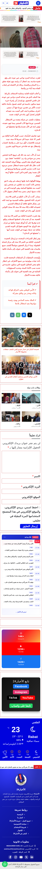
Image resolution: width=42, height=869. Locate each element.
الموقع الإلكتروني (31, 496)
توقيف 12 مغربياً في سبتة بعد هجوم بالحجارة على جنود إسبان (19, 581)
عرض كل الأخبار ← (21, 612)
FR (3, 3)
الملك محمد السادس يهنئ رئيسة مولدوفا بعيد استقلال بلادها (20, 574)
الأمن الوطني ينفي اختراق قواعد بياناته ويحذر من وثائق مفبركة (19, 568)
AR (7, 3)
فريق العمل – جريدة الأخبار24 (20, 821)
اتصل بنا (20, 818)
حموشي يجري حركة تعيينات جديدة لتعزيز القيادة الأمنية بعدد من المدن (19, 549)
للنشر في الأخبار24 (20, 833)
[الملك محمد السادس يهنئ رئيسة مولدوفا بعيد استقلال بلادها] (11, 398)
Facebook (21, 686)
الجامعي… (37, 424)
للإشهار (20, 830)
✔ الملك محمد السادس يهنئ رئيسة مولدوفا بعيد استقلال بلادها (22, 302)
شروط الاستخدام (20, 827)
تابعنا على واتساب (21, 705)
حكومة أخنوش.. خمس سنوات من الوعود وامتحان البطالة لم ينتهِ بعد (19, 587)
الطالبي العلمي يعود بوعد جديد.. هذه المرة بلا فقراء (18, 594)
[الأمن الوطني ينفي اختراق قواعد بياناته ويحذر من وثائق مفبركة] (31, 398)
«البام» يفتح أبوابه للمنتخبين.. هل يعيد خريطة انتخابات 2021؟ (20, 606)
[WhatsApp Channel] (5, 864)
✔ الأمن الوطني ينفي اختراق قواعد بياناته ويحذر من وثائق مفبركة (22, 291)
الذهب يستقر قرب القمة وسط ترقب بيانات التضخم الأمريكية (18, 600)
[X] (26, 857)
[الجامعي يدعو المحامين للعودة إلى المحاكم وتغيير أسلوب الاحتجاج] (31, 416)
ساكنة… (17, 424)
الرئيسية (20, 814)
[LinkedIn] (32, 857)
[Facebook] (10, 857)
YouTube (27, 697)
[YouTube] (21, 857)
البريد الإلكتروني (30, 486)
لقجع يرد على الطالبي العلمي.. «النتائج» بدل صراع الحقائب (18, 561)
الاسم (36, 476)
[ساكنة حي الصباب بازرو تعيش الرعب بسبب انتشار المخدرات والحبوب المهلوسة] (11, 416)
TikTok (13, 697)
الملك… (17, 405)
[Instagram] (15, 857)
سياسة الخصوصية (20, 824)
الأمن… (37, 405)
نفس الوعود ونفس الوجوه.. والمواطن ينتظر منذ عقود (19, 555)
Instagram (21, 692)
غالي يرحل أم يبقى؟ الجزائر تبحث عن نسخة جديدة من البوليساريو (18, 542)
